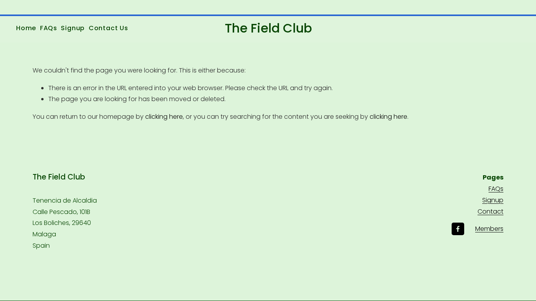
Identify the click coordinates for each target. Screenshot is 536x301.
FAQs (48, 28)
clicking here (164, 116)
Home (26, 28)
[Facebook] (458, 229)
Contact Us (108, 28)
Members (489, 228)
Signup (73, 28)
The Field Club (268, 28)
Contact (490, 211)
